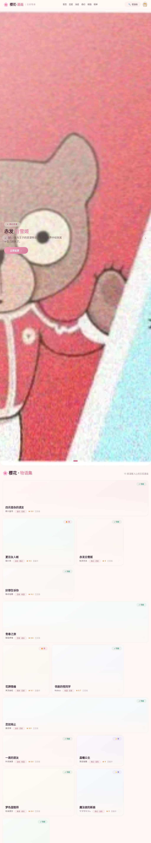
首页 (65, 4)
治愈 (77, 4)
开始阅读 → (16, 250)
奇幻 (83, 4)
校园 (89, 4)
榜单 (96, 4)
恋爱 (71, 4)
